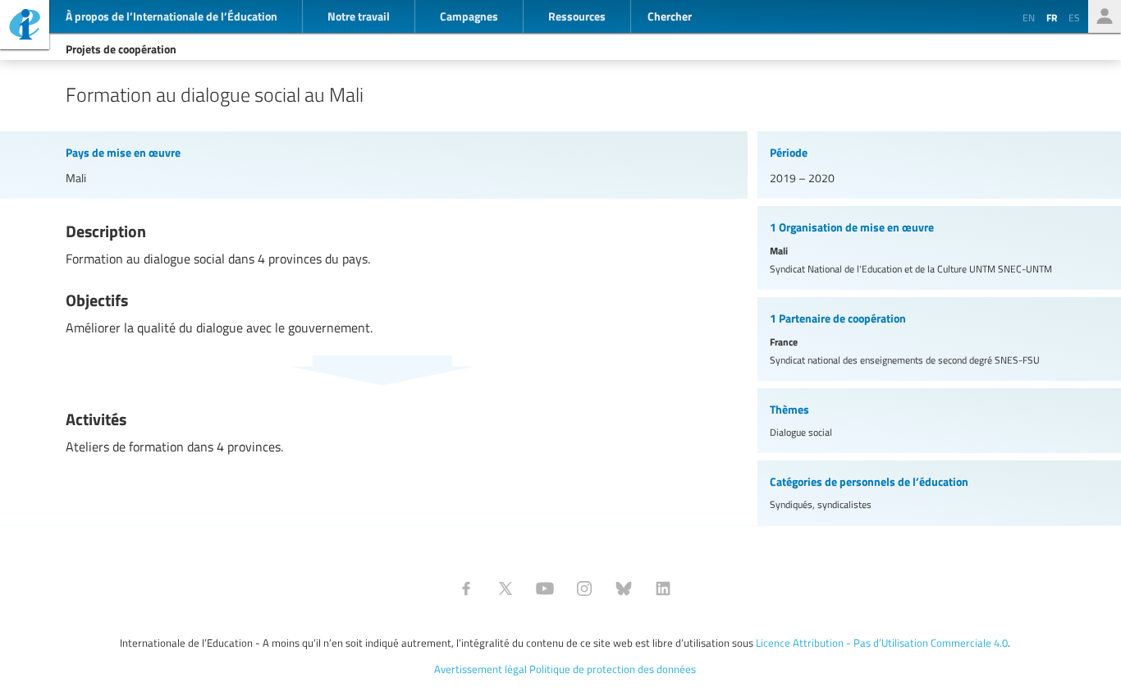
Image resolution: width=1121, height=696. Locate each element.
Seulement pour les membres (1104, 16)
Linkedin (663, 588)
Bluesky (624, 588)
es (1074, 17)
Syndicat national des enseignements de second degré (905, 360)
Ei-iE (24, 26)
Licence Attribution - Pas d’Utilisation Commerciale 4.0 (882, 642)
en (1029, 17)
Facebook (466, 588)
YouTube (545, 588)
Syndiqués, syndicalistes (821, 504)
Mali (76, 177)
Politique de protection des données (612, 669)
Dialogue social (801, 432)
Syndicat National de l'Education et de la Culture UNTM (911, 269)
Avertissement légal (480, 669)
